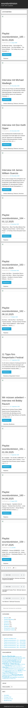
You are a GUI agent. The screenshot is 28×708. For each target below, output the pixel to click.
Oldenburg (7, 672)
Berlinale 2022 (14, 658)
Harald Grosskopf (16, 665)
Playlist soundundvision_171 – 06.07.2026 (15, 642)
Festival (5, 662)
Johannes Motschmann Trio (18, 667)
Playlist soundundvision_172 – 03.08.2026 (15, 640)
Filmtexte (15, 103)
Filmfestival (16, 662)
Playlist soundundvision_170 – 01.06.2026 (15, 643)
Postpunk (15, 673)
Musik (20, 670)
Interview (5, 667)
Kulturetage (21, 669)
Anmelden (6, 695)
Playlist (11, 673)
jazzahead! (11, 667)
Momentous (21, 706)
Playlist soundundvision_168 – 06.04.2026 (15, 647)
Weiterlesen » (6, 54)
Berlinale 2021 (6, 658)
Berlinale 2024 (5, 659)
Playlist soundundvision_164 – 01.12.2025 (13, 218)
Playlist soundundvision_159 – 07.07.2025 (13, 541)
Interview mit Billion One (10, 638)
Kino (6, 669)
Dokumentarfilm (12, 660)
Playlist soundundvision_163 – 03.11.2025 (13, 264)
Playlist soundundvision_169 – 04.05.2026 (15, 645)
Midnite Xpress (15, 670)
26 (13, 567)
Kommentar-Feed (8, 698)
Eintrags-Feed (7, 697)
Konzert (10, 669)
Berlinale (6, 617)
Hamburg (8, 666)
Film (9, 662)
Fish (21, 664)
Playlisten (5, 58)
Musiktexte (6, 375)
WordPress (12, 706)
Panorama (20, 671)
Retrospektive (13, 677)
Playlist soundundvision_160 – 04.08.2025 (13, 495)
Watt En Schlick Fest (11, 678)
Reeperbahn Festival (14, 375)
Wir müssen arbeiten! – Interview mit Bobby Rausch (14, 400)
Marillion (10, 670)
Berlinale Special (11, 659)
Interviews (21, 103)
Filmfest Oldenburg (8, 103)
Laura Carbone (5, 670)
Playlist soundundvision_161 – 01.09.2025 (13, 448)
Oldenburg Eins (14, 671)
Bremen (16, 659)
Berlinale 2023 (21, 658)
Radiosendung (6, 675)
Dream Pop (19, 660)
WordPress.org (7, 700)
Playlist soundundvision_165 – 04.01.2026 (13, 36)
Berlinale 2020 (18, 656)
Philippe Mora (5, 673)
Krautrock (15, 669)
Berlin (4, 656)
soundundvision (9, 3)
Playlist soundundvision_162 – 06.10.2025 (13, 311)
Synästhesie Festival (9, 629)
